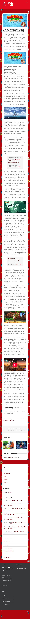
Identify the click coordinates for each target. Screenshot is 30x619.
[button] (4, 445)
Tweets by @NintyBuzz (8, 492)
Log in (4, 595)
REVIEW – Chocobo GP (17, 500)
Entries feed (5, 598)
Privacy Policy (5, 585)
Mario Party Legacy (8, 548)
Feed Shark (23, 568)
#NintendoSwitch (11, 160)
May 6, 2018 (18, 166)
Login (5, 476)
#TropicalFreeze (17, 159)
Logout (5, 482)
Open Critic (18, 568)
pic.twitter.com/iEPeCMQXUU (14, 260)
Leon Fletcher (6, 418)
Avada (3, 580)
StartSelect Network (8, 542)
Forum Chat (6, 545)
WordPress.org (6, 604)
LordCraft (6, 554)
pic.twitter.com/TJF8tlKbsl (13, 162)
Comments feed (6, 601)
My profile (6, 470)
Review (7, 420)
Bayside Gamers (7, 557)
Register (6, 479)
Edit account (7, 473)
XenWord (9, 580)
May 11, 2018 (18, 264)
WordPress (10, 578)
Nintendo (19, 418)
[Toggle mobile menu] (27, 2)
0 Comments (12, 420)
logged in (11, 457)
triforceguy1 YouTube (9, 551)
